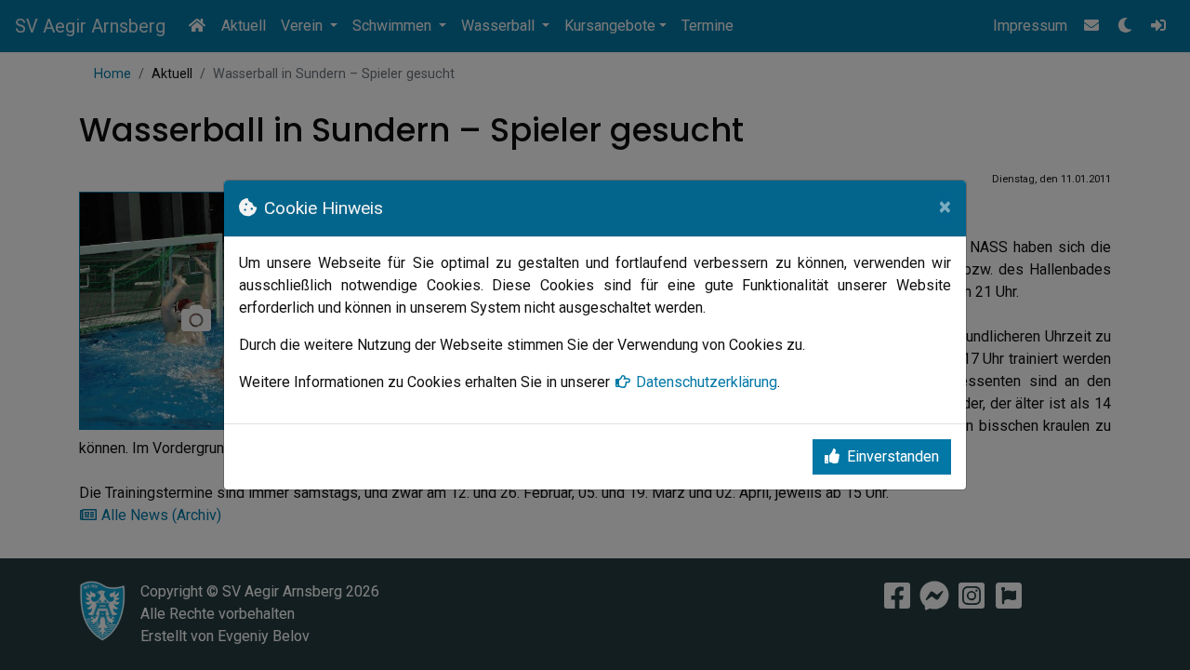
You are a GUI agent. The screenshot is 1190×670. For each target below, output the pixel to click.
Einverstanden (893, 456)
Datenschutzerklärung (706, 382)
